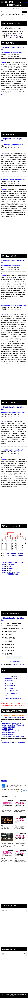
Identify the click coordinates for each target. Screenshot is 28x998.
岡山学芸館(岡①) (16, 144)
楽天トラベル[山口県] (18, 664)
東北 (12, 553)
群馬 (9, 725)
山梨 (11, 725)
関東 (15, 553)
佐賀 (6, 736)
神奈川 (22, 725)
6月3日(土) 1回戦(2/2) (10, 688)
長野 (3, 727)
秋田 (13, 723)
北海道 (7, 553)
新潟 (6, 727)
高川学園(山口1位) (10, 644)
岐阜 (9, 729)
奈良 (9, 730)
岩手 (10, 723)
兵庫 (18, 730)
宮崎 (17, 736)
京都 (6, 730)
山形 (15, 723)
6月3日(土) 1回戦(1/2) (10, 685)
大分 (14, 736)
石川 (11, 727)
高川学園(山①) (18, 412)
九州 (22, 555)
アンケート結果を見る (14, 661)
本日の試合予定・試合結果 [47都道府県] (13, 715)
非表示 (15, 676)
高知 (9, 734)
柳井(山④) (6, 265)
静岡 (3, 729)
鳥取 (3, 568)
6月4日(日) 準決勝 (9, 683)
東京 (19, 553)
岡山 (3, 564)
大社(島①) (17, 450)
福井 (14, 727)
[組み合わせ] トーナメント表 (11, 690)
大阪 (15, 730)
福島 (20, 723)
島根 (3, 570)
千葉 (17, 725)
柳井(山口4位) (8, 654)
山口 (3, 572)
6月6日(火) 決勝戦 (9, 680)
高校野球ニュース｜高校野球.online (14, 3)
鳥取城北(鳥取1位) (10, 638)
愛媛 (11, 734)
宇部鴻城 (17, 572)
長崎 (9, 736)
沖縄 (23, 736)
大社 (9, 570)
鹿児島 (20, 736)
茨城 (3, 725)
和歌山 (12, 730)
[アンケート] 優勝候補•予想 (11, 693)
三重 (11, 729)
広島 (3, 566)
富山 (9, 727)
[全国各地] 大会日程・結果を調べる (13, 698)
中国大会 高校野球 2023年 (11, 678)
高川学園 (10, 572)
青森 (7, 723)
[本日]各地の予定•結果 (8, 47)
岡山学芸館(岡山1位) (10, 631)
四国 (19, 555)
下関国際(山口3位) (10, 650)
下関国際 (10, 574)
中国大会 (5, 780)
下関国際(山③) (7, 179)
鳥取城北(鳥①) (18, 305)
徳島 (6, 734)
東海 (22, 553)
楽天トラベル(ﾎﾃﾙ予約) (17, 35)
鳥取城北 (10, 568)
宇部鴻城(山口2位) (10, 647)
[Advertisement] (14, 114)
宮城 (18, 723)
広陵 (9, 566)
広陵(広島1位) (8, 634)
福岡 (3, 736)
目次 (6, 696)
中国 (15, 555)
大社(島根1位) (8, 641)
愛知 (6, 729)
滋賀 (3, 730)
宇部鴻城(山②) (7, 52)
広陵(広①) (16, 52)
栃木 (6, 725)
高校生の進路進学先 (7, 742)
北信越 (7, 555)
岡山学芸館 (11, 564)
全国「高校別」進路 (19, 742)
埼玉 (14, 725)
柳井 (16, 574)
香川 (3, 734)
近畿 (12, 555)
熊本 (11, 736)
